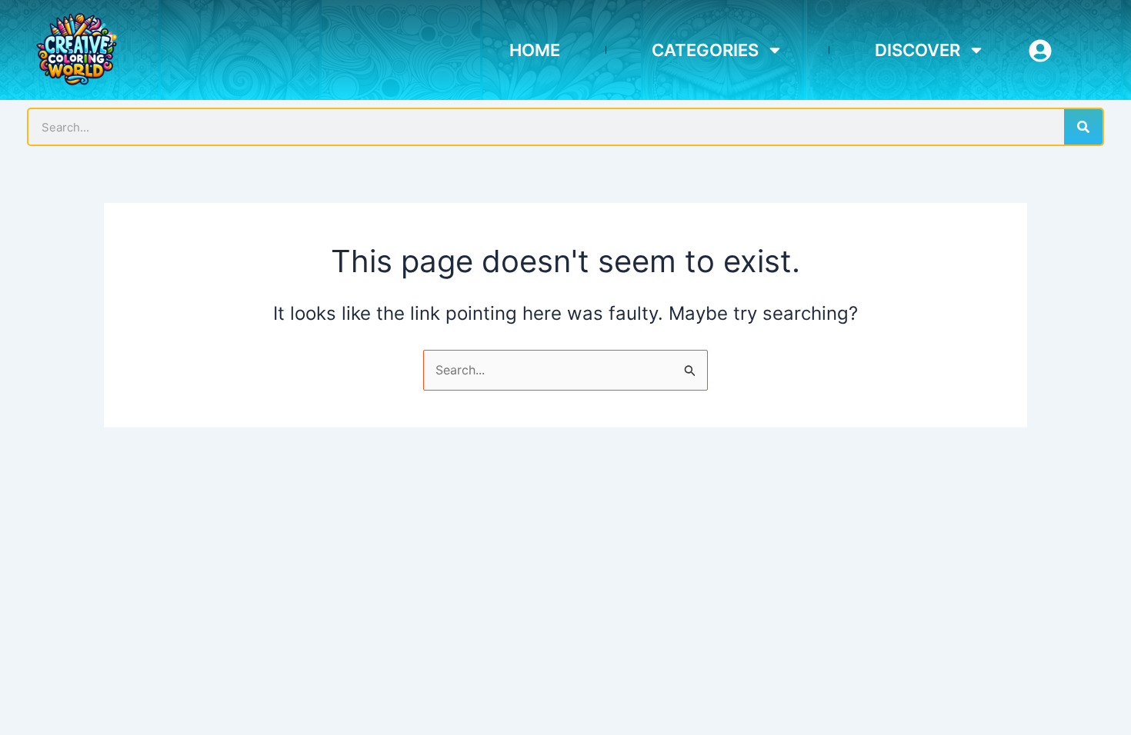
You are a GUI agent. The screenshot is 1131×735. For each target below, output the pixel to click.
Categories (705, 50)
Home (534, 50)
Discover (917, 50)
